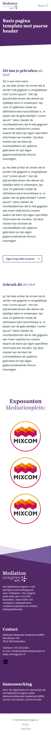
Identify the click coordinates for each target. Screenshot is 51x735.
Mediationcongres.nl (29, 720)
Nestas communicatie (28, 699)
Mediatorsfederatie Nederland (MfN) (23, 696)
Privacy (25, 724)
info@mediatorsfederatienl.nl (28, 651)
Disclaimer (26, 728)
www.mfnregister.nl (14, 654)
